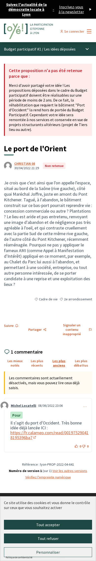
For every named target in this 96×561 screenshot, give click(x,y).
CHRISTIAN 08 (24, 163)
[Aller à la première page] (36, 31)
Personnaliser (48, 552)
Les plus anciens (58, 363)
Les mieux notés (15, 363)
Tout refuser (48, 538)
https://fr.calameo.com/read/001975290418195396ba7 (49, 435)
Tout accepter (48, 524)
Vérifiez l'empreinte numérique (48, 477)
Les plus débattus (81, 363)
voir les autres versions (69, 471)
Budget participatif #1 (22, 49)
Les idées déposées (60, 49)
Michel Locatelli (23, 405)
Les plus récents (37, 363)
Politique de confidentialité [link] (19, 557)
